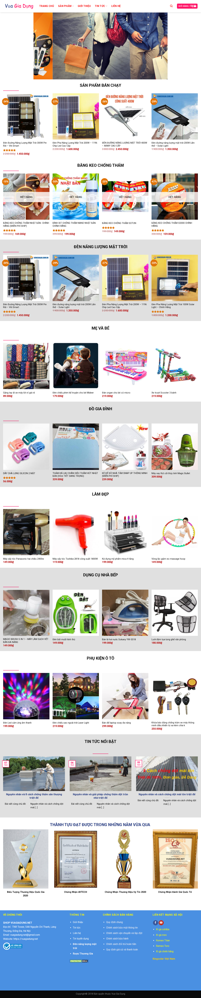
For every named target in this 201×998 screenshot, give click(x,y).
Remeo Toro (162, 945)
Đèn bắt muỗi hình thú (64, 639)
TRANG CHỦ (46, 6)
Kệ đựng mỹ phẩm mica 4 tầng (118, 559)
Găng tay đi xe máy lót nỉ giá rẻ (19, 392)
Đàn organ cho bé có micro (116, 392)
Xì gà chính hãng (165, 951)
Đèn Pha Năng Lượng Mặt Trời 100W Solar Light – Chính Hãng (173, 306)
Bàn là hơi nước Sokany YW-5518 (119, 639)
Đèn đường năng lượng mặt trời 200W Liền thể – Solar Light (173, 144)
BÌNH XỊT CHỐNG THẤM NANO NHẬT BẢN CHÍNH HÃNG (74, 224)
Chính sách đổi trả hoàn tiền (121, 944)
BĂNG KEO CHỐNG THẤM (100, 165)
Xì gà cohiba (162, 929)
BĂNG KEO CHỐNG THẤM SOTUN (119, 223)
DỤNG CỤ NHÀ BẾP (100, 575)
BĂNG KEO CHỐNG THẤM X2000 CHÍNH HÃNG (172, 224)
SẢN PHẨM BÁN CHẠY (100, 85)
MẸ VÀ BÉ (100, 328)
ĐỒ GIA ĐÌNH (100, 408)
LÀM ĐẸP (100, 494)
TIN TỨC (100, 6)
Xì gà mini (161, 934)
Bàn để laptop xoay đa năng (116, 722)
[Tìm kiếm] (171, 6)
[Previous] (40, 46)
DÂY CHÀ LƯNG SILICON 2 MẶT (19, 473)
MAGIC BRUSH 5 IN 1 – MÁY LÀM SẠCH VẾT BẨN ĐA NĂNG (25, 641)
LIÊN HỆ (116, 6)
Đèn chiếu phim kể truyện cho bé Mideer (73, 392)
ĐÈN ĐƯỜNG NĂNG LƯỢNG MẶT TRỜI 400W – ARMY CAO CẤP (124, 144)
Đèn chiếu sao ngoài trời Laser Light (71, 722)
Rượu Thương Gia (83, 953)
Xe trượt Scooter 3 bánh (164, 392)
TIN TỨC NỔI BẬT (100, 741)
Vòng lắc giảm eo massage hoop (168, 559)
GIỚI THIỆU (84, 6)
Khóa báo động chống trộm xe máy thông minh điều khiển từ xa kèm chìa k (173, 724)
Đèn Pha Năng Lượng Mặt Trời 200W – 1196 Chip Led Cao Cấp (75, 144)
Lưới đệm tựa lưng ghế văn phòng (169, 639)
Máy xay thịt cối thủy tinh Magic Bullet (171, 473)
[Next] (161, 46)
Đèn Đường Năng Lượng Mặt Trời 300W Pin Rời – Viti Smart (25, 144)
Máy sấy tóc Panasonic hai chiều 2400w (23, 559)
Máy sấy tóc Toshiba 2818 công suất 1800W (75, 559)
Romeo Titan (163, 940)
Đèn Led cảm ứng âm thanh (17, 722)
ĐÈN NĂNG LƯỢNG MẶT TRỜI (100, 246)
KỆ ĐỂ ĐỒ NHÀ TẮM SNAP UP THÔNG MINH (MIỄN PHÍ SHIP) (124, 475)
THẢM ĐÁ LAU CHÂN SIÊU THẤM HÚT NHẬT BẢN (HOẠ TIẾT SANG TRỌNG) (75, 475)
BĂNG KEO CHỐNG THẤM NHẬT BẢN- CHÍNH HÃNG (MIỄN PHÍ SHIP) (26, 224)
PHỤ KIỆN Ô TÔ (100, 658)
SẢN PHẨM (65, 6)
